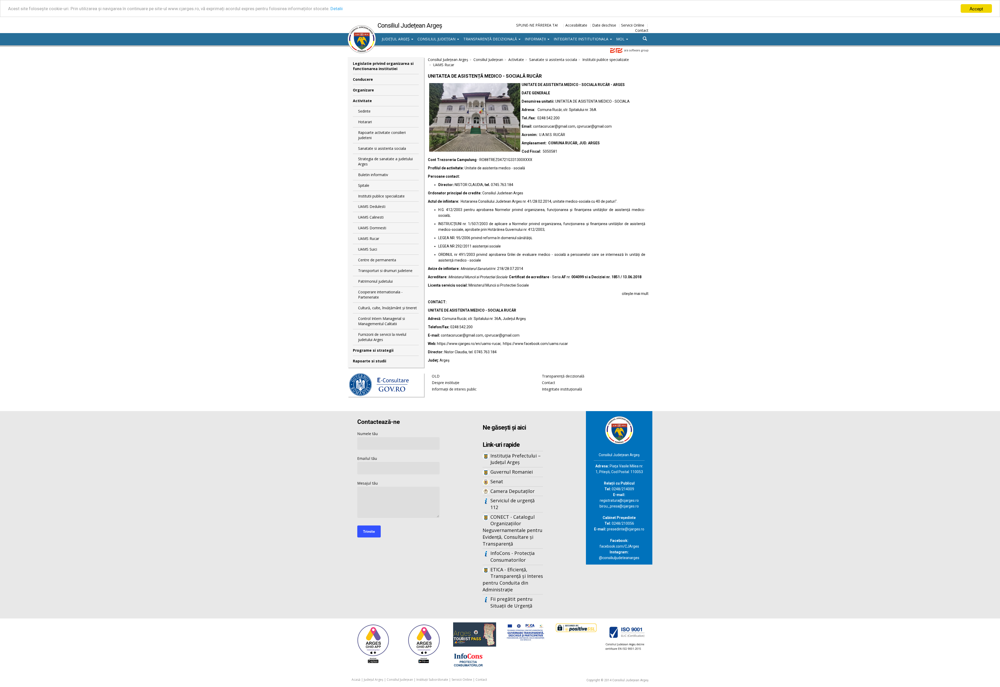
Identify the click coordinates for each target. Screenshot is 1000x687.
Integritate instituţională (562, 389)
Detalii (336, 8)
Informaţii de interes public (454, 389)
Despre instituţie (445, 382)
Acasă (356, 679)
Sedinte (364, 111)
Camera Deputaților (512, 491)
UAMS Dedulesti (371, 206)
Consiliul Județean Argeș (448, 59)
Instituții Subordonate (432, 679)
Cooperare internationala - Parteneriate (380, 294)
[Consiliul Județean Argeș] (362, 27)
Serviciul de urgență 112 (512, 503)
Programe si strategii (373, 350)
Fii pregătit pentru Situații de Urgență (511, 602)
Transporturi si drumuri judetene (385, 270)
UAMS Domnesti (372, 227)
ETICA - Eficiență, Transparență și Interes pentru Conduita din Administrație (513, 579)
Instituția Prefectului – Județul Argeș (515, 459)
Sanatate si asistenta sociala (382, 148)
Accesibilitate (576, 25)
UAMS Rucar (368, 238)
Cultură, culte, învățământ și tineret (387, 307)
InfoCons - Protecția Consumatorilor (512, 556)
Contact (641, 30)
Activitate (362, 100)
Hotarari (365, 121)
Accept (976, 8)
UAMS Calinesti (371, 217)
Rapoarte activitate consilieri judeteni (382, 135)
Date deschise (604, 25)
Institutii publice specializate (381, 196)
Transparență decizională (490, 38)
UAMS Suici (367, 249)
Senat (496, 481)
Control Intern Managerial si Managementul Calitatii (381, 321)
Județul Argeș (396, 38)
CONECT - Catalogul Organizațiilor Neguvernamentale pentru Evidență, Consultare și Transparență (512, 530)
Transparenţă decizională (563, 376)
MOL (621, 38)
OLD (436, 376)
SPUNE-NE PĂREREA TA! (537, 25)
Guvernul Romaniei (511, 472)
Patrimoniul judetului (375, 281)
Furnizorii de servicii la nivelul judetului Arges (382, 337)
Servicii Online (632, 25)
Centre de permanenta (377, 259)
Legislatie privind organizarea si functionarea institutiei (383, 66)
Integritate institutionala (581, 38)
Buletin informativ (373, 174)
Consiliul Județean (437, 38)
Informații (536, 38)
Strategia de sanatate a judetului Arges (385, 161)
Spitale (363, 185)
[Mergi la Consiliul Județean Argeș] (619, 429)
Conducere (363, 79)
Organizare (363, 90)
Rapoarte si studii (369, 360)
